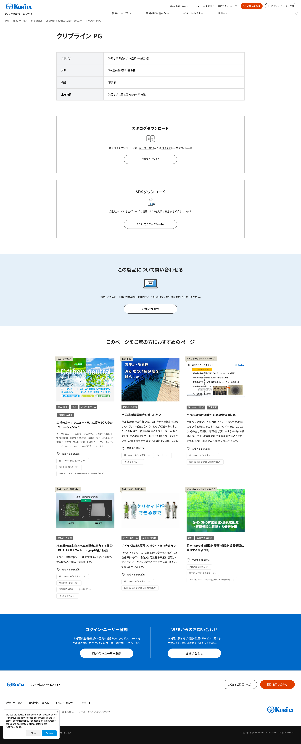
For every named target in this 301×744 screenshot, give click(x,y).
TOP (7, 20)
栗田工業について (226, 6)
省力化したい (163, 455)
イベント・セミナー (193, 13)
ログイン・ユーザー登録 (106, 653)
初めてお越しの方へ (179, 6)
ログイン (166, 148)
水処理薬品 (36, 20)
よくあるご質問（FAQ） (240, 684)
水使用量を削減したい (69, 466)
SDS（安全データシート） (150, 224)
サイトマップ (65, 732)
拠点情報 (207, 6)
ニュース (196, 6)
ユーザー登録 (146, 148)
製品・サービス (120, 13)
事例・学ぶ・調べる (156, 13)
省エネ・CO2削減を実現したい (72, 460)
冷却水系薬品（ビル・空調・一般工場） (64, 20)
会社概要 (66, 711)
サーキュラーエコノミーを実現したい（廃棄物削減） (82, 473)
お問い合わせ (253, 6)
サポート (222, 13)
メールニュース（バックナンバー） (94, 711)
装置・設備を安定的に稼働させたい (205, 461)
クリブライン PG (150, 159)
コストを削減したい (132, 461)
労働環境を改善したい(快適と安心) (75, 589)
